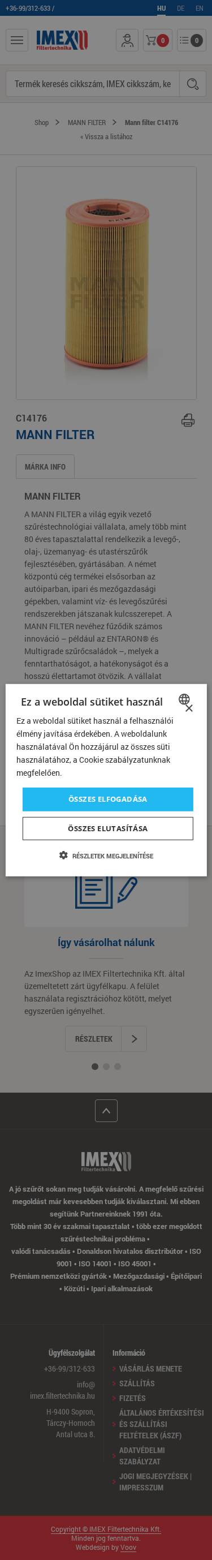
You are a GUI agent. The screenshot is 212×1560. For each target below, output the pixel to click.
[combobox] (186, 698)
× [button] (188, 708)
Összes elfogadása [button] (108, 799)
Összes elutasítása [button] (108, 828)
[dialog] (105, 780)
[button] (106, 855)
